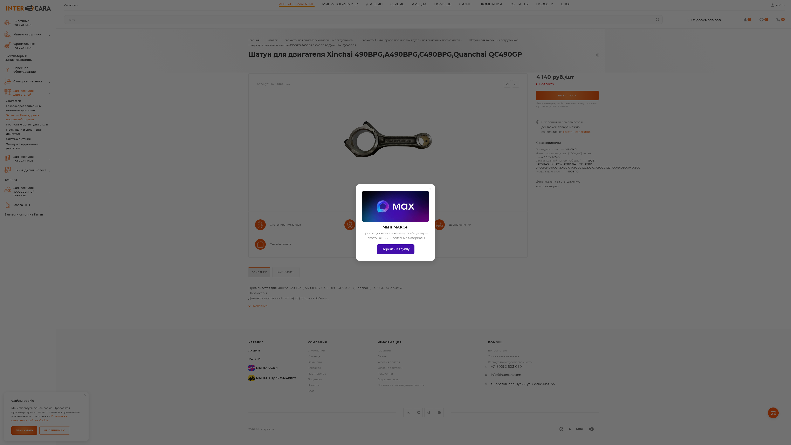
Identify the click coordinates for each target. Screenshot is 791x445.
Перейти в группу (396, 249)
